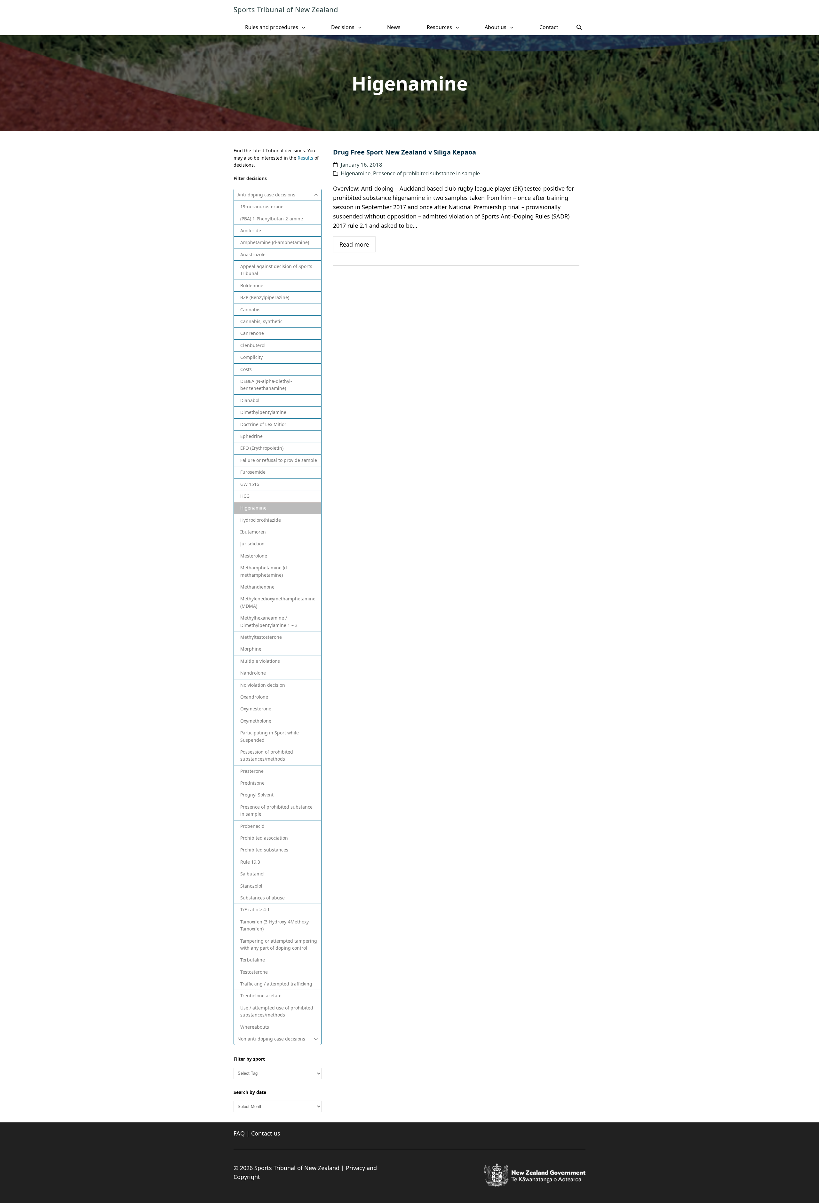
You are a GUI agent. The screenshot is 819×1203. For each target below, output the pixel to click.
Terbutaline (252, 960)
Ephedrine (251, 436)
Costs (246, 369)
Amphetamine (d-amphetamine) (274, 242)
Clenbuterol (253, 345)
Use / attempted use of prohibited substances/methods (276, 1011)
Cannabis (250, 309)
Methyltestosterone (261, 637)
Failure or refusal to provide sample (278, 460)
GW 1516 (249, 484)
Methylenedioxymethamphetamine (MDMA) (277, 602)
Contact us (265, 1133)
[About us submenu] (511, 27)
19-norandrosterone (261, 206)
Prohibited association (264, 838)
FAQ (239, 1133)
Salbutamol (252, 874)
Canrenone (252, 333)
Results (305, 158)
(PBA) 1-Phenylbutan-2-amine (271, 219)
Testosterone (254, 972)
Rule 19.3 (250, 862)
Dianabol (249, 400)
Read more (354, 244)
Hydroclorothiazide (260, 520)
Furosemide (253, 472)
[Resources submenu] (457, 27)
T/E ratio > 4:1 (255, 909)
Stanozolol (251, 886)
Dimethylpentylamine (263, 412)
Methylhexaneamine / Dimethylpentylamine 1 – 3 (269, 621)
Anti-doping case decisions (266, 195)
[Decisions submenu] (360, 27)
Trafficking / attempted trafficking (276, 984)
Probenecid (252, 826)
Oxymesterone (255, 709)
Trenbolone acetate (261, 996)
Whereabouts (254, 1027)
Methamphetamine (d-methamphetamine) (264, 571)
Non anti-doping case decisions (271, 1039)
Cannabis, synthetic (261, 321)
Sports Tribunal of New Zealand (286, 9)
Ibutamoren (253, 532)
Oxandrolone (254, 697)
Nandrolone (253, 673)
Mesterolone (253, 556)
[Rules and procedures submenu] (303, 27)
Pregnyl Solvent (257, 795)
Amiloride (250, 230)
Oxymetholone (255, 721)
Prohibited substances (264, 850)
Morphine (250, 649)
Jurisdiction (252, 544)
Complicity (251, 357)
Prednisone (252, 783)
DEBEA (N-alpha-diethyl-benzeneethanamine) (266, 384)
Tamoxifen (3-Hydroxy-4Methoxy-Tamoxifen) (275, 925)
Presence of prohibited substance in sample (276, 810)
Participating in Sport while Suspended (269, 736)
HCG (245, 496)
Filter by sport (249, 1059)
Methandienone (257, 587)
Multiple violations (260, 661)
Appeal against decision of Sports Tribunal (276, 269)
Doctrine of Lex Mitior (263, 424)
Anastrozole (253, 254)
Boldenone (251, 285)
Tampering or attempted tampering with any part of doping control (278, 944)
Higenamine (253, 508)
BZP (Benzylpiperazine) (264, 297)
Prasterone (252, 771)
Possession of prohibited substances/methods (266, 755)
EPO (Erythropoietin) (261, 448)
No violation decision (262, 685)
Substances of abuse (262, 898)
